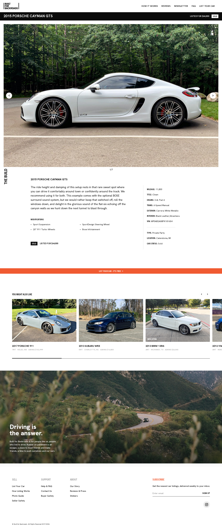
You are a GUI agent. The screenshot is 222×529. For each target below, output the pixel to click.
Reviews (166, 6)
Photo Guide (18, 495)
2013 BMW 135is (155, 346)
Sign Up (206, 493)
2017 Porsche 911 (23, 346)
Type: (149, 232)
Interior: (151, 215)
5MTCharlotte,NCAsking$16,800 (96, 349)
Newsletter (181, 6)
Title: (149, 194)
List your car (207, 6)
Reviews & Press (78, 491)
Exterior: (151, 210)
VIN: (148, 221)
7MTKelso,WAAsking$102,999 (27, 349)
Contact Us (46, 491)
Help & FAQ (46, 486)
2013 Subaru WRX (89, 346)
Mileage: (151, 189)
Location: (151, 238)
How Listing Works (21, 491)
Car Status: (152, 243)
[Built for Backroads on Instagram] (206, 504)
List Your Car (18, 486)
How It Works (150, 6)
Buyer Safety (47, 495)
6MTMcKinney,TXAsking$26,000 (162, 349)
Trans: (150, 205)
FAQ (194, 6)
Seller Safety (18, 500)
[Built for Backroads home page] (11, 6)
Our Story (75, 486)
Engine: (150, 199)
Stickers (74, 495)
